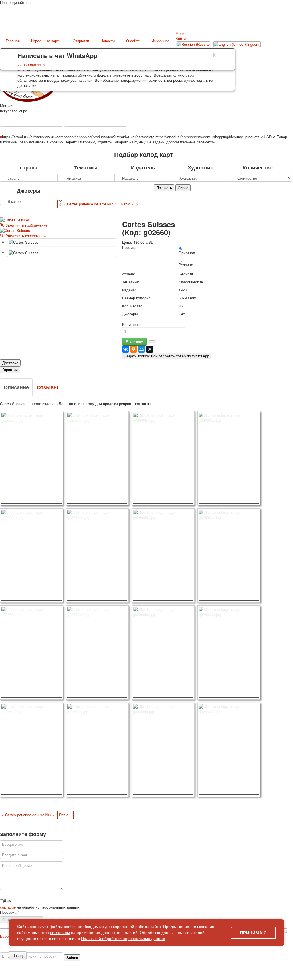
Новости (107, 40)
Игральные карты (46, 40)
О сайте (133, 40)
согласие (8, 907)
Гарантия (10, 369)
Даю (7, 900)
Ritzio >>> (129, 204)
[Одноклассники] (133, 349)
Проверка (9, 912)
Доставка (10, 362)
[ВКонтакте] (125, 349)
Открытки (81, 40)
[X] (149, 349)
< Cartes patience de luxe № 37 (28, 814)
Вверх (5, 936)
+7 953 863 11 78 (31, 64)
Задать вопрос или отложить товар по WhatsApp (166, 356)
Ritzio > (65, 814)
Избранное (160, 40)
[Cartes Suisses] (61, 242)
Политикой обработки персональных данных (123, 938)
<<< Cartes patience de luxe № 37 (87, 204)
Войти (180, 38)
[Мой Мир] (141, 349)
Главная (13, 40)
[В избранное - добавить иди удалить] (151, 341)
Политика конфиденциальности (46, 949)
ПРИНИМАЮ (253, 933)
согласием (60, 932)
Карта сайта (215, 949)
